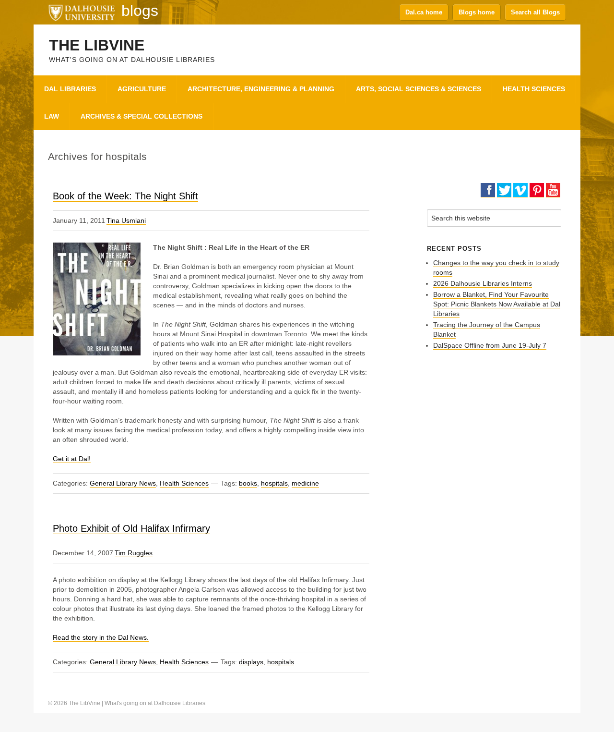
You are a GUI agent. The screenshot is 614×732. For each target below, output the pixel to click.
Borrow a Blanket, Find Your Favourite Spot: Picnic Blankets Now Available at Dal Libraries (496, 304)
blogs (139, 10)
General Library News (123, 483)
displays (251, 662)
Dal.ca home (423, 12)
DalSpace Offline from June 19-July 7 (489, 345)
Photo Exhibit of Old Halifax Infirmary (131, 528)
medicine (305, 483)
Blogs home (477, 12)
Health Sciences (184, 483)
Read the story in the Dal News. (101, 637)
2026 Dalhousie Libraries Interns (482, 283)
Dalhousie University (81, 12)
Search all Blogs (535, 12)
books (248, 483)
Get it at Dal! (72, 459)
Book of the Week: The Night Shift (125, 196)
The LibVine (96, 45)
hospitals (274, 483)
